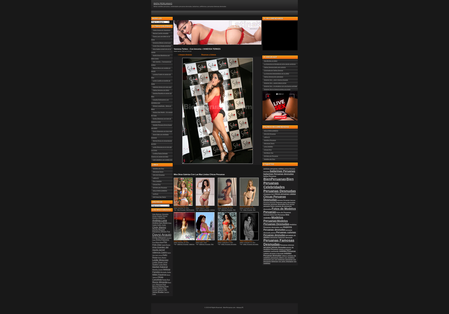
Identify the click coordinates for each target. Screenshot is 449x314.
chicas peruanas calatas (285, 194)
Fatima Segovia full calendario (273, 77)
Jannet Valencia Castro (159, 251)
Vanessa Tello (162, 290)
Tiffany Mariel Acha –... (247, 241)
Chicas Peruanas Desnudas (274, 198)
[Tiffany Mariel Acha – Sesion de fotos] (250, 226)
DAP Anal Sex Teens (159, 197)
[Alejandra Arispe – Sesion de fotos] (250, 192)
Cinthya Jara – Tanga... (181, 241)
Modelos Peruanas (273, 219)
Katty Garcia (158, 255)
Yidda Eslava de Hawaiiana (161, 30)
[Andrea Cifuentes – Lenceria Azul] (184, 192)
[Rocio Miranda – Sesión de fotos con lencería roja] (228, 226)
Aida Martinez (157, 214)
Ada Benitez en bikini (270, 61)
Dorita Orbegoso (159, 238)
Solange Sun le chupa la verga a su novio (277, 89)
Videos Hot (271, 57)
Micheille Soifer (166, 272)
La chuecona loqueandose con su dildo (276, 73)
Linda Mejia (163, 265)
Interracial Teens (158, 172)
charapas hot (268, 194)
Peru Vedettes (157, 181)
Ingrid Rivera (166, 245)
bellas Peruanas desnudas (228, 244)
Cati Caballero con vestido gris (162, 160)
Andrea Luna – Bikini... (203, 206)
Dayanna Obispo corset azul (162, 43)
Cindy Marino (159, 227)
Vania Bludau (158, 292)
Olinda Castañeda (157, 278)
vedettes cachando (271, 251)
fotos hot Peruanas (277, 215)
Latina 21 (156, 178)
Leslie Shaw (157, 262)
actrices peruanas (204, 210)
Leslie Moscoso (160, 260)
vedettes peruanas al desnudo (273, 253)
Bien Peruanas (181, 210)
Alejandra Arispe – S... (247, 206)
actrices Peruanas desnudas (205, 210)
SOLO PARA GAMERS (160, 191)
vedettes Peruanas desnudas (277, 254)
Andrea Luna (159, 220)
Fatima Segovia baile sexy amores (275, 67)
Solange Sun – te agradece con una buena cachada (280, 86)
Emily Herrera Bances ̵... (225, 206)
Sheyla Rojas (164, 286)
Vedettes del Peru (158, 168)
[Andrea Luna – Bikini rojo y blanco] (206, 192)
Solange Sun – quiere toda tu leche (275, 83)
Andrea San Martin (160, 223)
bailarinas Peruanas (226, 210)
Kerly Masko (162, 257)
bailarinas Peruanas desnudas (184, 245)
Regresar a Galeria (208, 55)
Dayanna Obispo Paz (161, 232)
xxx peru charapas (286, 261)
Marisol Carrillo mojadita (160, 33)
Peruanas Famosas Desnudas (278, 242)
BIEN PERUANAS (163, 3)
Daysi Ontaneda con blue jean (162, 131)
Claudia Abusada (158, 230)
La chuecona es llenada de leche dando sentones (280, 64)
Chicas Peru (157, 184)
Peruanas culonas (286, 232)
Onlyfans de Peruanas (160, 187)
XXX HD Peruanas (159, 175)
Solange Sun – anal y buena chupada (276, 80)
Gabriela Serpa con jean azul (162, 87)
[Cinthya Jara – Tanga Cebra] (184, 226)
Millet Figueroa (159, 274)
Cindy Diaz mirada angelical (162, 46)
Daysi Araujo (161, 235)
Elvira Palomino (162, 240)
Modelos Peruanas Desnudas (276, 222)
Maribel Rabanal (160, 267)
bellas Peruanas (247, 210)
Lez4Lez (155, 194)
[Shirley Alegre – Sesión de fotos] (206, 226)
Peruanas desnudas (274, 235)
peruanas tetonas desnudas (274, 247)
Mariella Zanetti (157, 270)
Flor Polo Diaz (159, 243)
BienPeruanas (190, 210)
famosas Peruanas (283, 200)
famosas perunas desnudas (274, 204)
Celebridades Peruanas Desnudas (279, 189)
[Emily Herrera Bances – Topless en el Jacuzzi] (228, 192)
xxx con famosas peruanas (282, 259)
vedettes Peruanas (287, 251)
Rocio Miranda (159, 282)
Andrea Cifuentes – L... (181, 206)
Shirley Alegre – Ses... (203, 241)
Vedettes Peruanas (270, 140)
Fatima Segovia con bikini (161, 90)
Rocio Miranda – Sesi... (225, 241)
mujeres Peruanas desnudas (277, 228)
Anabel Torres (162, 216)
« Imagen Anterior (185, 55)
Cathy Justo (161, 225)
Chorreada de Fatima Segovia (273, 70)
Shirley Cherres (157, 288)
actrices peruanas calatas (273, 169)
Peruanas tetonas (287, 245)
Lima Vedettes (268, 146)
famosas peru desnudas (285, 202)
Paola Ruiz (166, 280)
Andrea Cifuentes (158, 218)
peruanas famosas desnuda (281, 237)
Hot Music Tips (268, 153)
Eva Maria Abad (157, 242)
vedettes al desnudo (285, 249)
